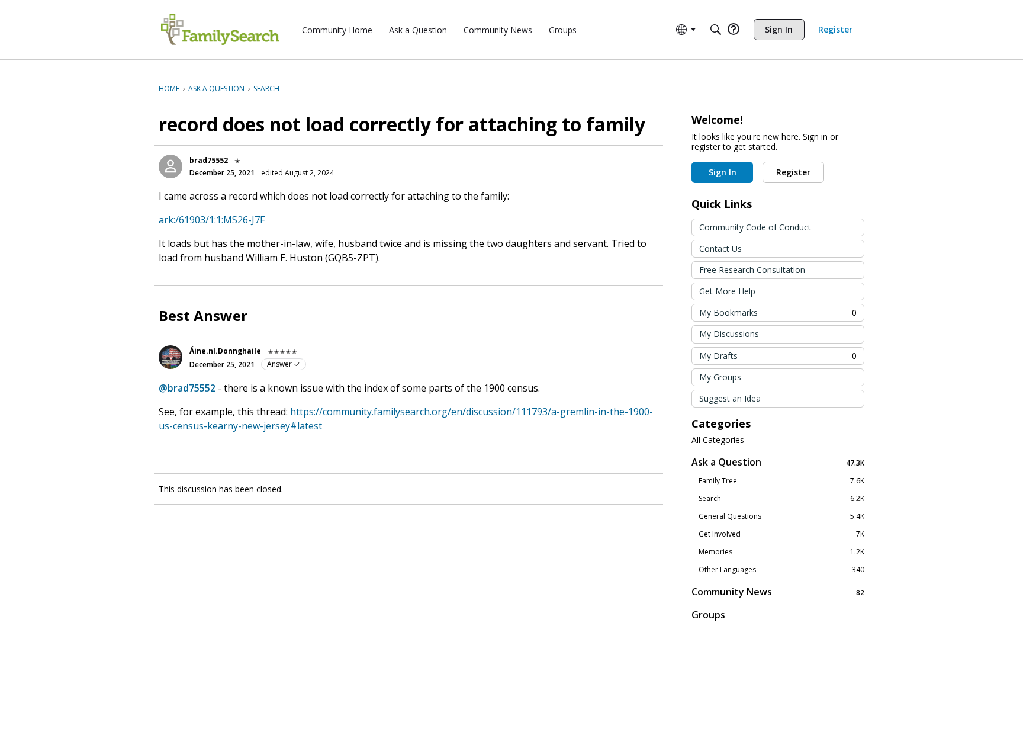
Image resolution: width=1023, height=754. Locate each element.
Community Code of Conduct (755, 227)
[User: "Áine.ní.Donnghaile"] (170, 357)
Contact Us (720, 248)
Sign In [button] (722, 172)
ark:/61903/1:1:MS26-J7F (212, 219)
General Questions (781, 516)
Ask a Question (777, 462)
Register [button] (793, 172)
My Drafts (778, 355)
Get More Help (727, 291)
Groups (708, 615)
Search (781, 498)
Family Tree (781, 481)
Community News (777, 592)
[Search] (715, 29)
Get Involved (781, 534)
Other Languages (781, 569)
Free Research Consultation (752, 269)
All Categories (717, 440)
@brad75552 (187, 387)
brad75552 (208, 160)
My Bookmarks (778, 312)
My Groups (720, 377)
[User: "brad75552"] (170, 166)
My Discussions (729, 333)
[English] (220, 29)
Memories (781, 552)
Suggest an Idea (730, 398)
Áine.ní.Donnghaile (225, 351)
